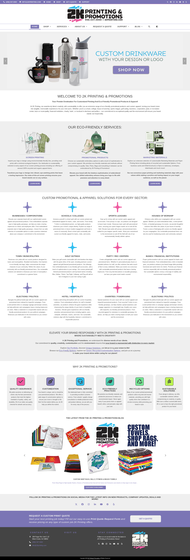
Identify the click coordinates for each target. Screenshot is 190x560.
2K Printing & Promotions (94, 558)
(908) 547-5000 (11, 2)
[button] (149, 26)
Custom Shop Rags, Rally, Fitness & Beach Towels (95, 479)
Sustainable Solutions (169, 390)
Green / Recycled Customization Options (103, 351)
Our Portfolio (72, 348)
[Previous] (24, 455)
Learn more (35, 183)
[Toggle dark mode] (157, 26)
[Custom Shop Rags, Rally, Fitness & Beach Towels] (95, 448)
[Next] (165, 455)
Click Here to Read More (95, 487)
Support (85, 2)
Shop (58, 2)
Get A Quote (71, 2)
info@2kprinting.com (31, 2)
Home (48, 2)
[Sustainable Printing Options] (169, 383)
